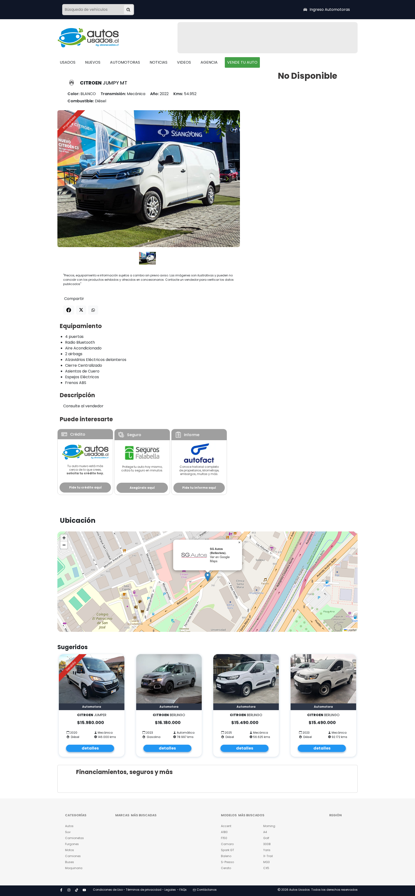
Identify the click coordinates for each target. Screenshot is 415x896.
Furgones (72, 844)
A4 (265, 832)
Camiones (73, 856)
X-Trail (268, 856)
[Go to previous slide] (70, 178)
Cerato (226, 868)
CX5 (266, 868)
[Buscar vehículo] (128, 9)
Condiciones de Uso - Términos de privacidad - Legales (134, 890)
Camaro (227, 844)
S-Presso (227, 862)
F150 (224, 838)
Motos (69, 850)
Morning (269, 826)
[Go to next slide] (227, 178)
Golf (266, 838)
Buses (69, 862)
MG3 (266, 862)
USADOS (67, 62)
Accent (226, 826)
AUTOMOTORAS (125, 62)
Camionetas (74, 838)
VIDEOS (184, 62)
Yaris (266, 850)
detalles (90, 748)
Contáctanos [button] (207, 890)
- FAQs (182, 890)
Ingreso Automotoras (330, 9)
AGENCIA (209, 62)
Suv (68, 832)
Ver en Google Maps (220, 559)
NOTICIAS (158, 62)
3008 (267, 844)
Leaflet (351, 630)
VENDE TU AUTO (242, 62)
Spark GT (227, 850)
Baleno (226, 856)
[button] (208, 577)
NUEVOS (92, 62)
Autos (69, 826)
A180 (224, 832)
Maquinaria (73, 868)
